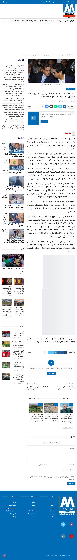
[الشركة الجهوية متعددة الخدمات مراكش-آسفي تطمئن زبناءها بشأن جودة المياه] (19, 302)
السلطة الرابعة (22, 21)
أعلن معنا (13, 514)
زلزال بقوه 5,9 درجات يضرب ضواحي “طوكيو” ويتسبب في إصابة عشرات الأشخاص (14, 114)
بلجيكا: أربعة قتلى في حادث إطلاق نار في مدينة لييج (37, 388)
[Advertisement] (38, 38)
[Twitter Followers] (63, 527)
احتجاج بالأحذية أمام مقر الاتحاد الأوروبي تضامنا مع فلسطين (65, 388)
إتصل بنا (53, 2)
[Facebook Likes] (71, 527)
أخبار (66, 21)
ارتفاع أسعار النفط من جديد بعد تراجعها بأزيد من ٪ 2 (13, 67)
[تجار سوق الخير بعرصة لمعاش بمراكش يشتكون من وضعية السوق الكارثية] (16, 218)
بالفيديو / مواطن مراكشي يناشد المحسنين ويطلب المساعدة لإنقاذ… (14, 189)
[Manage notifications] (4, 555)
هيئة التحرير (46, 2)
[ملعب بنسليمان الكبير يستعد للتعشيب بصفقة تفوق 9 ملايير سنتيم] (6, 376)
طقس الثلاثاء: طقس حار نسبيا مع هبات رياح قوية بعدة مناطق (14, 80)
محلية (52, 508)
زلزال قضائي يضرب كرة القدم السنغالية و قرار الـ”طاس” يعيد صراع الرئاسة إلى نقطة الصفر (13, 107)
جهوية (52, 502)
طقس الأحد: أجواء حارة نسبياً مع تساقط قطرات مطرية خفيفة (14, 121)
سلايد (73, 89)
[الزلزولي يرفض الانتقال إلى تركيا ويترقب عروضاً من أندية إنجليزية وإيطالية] (6, 365)
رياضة (31, 21)
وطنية (52, 505)
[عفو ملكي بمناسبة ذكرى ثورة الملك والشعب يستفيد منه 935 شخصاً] (19, 281)
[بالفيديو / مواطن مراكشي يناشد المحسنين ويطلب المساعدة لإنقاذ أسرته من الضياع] (16, 181)
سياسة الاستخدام (11, 511)
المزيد (40, 2)
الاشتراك (44, 121)
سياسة (60, 21)
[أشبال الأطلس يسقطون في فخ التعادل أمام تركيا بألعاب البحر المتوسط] (6, 353)
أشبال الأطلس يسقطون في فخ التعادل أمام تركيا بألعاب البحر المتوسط (13, 128)
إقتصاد (53, 21)
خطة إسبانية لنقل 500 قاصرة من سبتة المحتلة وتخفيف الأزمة (13, 100)
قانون (42, 21)
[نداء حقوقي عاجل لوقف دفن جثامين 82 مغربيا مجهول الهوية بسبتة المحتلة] (51, 408)
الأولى (72, 21)
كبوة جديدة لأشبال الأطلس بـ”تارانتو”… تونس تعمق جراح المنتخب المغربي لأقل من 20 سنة (13, 87)
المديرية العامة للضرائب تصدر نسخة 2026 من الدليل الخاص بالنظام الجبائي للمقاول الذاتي (13, 73)
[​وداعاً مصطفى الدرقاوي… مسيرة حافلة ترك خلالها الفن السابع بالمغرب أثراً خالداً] (66, 408)
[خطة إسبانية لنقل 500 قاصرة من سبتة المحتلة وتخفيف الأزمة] (13, 260)
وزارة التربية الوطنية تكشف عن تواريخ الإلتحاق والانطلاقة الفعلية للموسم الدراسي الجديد (13, 93)
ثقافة (36, 21)
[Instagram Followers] (63, 539)
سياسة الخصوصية (11, 508)
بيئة (34, 517)
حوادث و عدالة (31, 514)
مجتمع (47, 21)
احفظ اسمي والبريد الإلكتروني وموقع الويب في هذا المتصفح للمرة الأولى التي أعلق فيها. (52, 478)
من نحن (14, 502)
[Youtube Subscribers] (71, 539)
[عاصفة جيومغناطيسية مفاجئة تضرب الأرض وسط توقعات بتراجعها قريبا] (7, 281)
